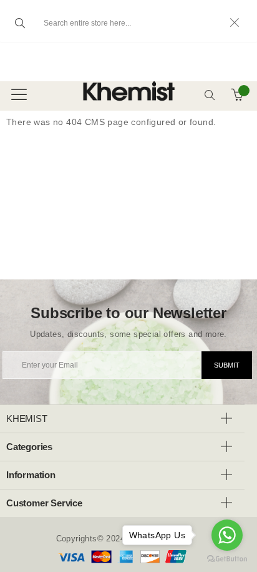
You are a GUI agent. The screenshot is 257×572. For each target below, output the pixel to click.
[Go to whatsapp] (227, 535)
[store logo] (100, 91)
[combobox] (128, 23)
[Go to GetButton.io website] (227, 559)
